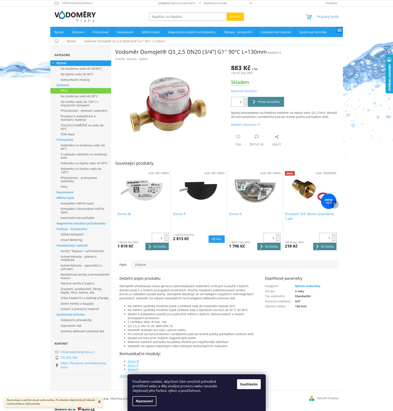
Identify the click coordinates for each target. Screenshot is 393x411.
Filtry (64, 187)
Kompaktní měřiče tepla (77, 203)
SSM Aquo (68, 134)
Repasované (65, 192)
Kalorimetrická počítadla (77, 218)
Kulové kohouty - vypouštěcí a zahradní (81, 267)
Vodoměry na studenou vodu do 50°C (83, 147)
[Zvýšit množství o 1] (246, 99)
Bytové (61, 63)
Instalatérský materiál (72, 245)
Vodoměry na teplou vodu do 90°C (84, 163)
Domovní (63, 85)
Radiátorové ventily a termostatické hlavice (85, 276)
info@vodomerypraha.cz (77, 352)
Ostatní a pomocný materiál (80, 309)
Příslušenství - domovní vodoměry (84, 111)
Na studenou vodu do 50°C (79, 96)
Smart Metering (71, 240)
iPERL (64, 91)
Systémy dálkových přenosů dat (82, 331)
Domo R (133, 365)
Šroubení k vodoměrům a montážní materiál (78, 118)
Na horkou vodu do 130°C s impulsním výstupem (79, 103)
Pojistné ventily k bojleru (77, 283)
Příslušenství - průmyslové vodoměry (79, 179)
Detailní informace (244, 125)
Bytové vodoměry (307, 286)
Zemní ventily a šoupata (77, 303)
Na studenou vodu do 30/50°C (81, 68)
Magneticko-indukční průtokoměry (81, 223)
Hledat (235, 17)
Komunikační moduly (75, 80)
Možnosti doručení (244, 91)
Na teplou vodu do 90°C (77, 74)
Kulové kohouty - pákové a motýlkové (79, 258)
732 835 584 (69, 357)
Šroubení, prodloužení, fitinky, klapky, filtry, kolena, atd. (81, 290)
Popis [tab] (123, 265)
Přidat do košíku (269, 102)
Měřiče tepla (65, 198)
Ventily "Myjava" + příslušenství (82, 251)
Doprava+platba (215, 3)
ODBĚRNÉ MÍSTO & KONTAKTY (176, 3)
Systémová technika (71, 314)
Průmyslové (65, 140)
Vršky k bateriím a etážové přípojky (85, 298)
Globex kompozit (72, 234)
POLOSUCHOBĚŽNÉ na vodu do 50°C (82, 127)
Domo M (133, 361)
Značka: (131, 59)
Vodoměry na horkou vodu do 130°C (81, 170)
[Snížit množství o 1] (246, 104)
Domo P (133, 369)
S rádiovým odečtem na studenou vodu (84, 156)
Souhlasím (249, 384)
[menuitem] (59, 32)
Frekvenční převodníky (76, 320)
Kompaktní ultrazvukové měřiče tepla (82, 210)
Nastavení (144, 401)
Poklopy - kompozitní (72, 229)
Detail (216, 239)
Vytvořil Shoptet (328, 398)
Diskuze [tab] (140, 265)
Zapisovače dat (71, 326)
